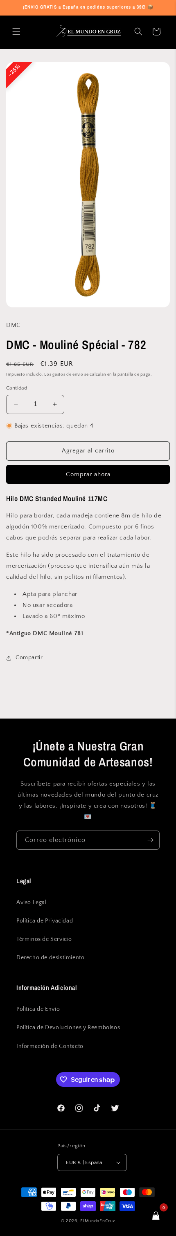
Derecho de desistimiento (50, 957)
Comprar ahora (88, 474)
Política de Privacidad (44, 921)
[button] (16, 31)
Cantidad (16, 388)
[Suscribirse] (150, 840)
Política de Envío (38, 1009)
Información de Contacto (49, 1046)
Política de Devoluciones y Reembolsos (68, 1027)
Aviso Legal (31, 902)
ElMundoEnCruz (97, 1220)
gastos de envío (67, 374)
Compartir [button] (29, 657)
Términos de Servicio (44, 939)
